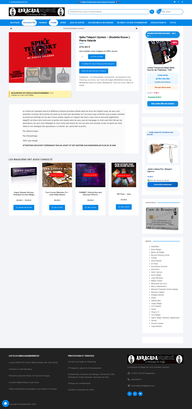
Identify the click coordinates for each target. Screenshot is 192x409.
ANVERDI (155, 246)
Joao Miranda (157, 278)
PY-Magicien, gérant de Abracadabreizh (85, 368)
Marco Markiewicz (159, 286)
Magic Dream (156, 281)
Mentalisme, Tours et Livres (113, 82)
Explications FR (158, 22)
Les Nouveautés (96, 77)
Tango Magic (156, 303)
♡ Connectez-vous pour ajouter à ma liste (97, 64)
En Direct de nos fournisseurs (132, 22)
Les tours (92, 80)
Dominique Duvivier (159, 266)
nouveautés (29, 22)
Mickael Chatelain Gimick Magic (164, 289)
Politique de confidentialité (79, 383)
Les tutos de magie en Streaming (82, 362)
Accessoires (109, 77)
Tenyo (153, 309)
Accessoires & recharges (100, 22)
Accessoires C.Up (123, 77)
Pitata (153, 298)
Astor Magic (156, 249)
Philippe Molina (157, 295)
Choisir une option (25, 207)
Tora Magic (156, 315)
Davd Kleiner (156, 261)
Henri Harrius (156, 272)
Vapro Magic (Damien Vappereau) (165, 318)
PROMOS (43, 22)
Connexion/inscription (18, 2)
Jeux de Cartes (77, 22)
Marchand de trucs (159, 283)
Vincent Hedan (157, 323)
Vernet (154, 320)
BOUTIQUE (15, 22)
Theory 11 (155, 312)
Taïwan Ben (156, 300)
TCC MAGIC (156, 306)
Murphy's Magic (157, 292)
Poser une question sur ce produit (93, 71)
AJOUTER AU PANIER (96, 57)
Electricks (155, 269)
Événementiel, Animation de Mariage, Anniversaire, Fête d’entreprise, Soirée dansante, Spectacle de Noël (91, 375)
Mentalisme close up (122, 80)
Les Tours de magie (105, 80)
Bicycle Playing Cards (160, 255)
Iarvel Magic (156, 275)
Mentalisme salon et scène (90, 82)
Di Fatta (154, 264)
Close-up (83, 80)
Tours (53, 22)
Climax (154, 258)
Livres (63, 22)
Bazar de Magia (157, 252)
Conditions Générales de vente (81, 390)
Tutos (173, 22)
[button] (67, 36)
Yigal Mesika (156, 326)
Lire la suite (58, 207)
